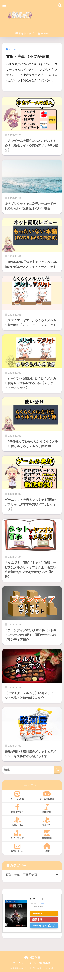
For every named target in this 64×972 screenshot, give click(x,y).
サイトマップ (26, 33)
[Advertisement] (44, 17)
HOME (44, 33)
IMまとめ (46, 812)
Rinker (42, 903)
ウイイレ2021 (17, 799)
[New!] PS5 (17, 825)
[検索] (58, 770)
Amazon (37, 913)
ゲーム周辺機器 (46, 799)
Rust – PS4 (36, 898)
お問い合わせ (17, 851)
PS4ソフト (47, 825)
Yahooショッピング (43, 925)
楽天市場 (37, 919)
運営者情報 (47, 838)
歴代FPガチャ (17, 812)
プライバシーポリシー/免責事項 (31, 963)
